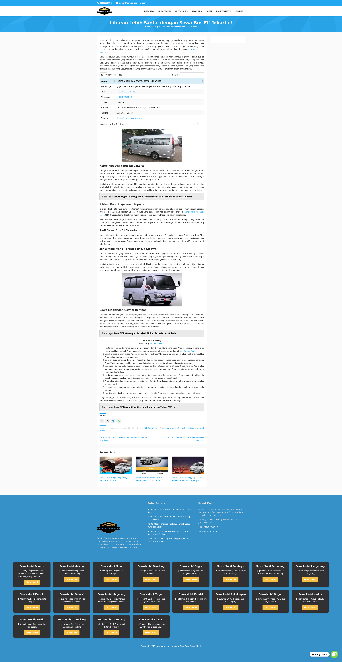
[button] (114, 81)
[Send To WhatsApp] (118, 421)
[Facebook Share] (102, 421)
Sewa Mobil (153, 428)
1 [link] (197, 124)
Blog (156, 27)
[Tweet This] (107, 421)
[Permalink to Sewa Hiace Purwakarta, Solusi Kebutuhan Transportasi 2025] (152, 465)
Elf (146, 428)
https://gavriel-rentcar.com (129, 118)
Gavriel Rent (189, 351)
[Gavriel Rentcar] (104, 10)
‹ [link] (193, 124)
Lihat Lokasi (32, 582)
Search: (175, 74)
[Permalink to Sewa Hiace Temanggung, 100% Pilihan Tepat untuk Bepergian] (188, 465)
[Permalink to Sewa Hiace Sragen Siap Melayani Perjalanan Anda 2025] (116, 465)
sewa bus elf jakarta (188, 428)
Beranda (148, 27)
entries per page (116, 74)
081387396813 (124, 97)
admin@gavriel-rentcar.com (132, 3)
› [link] (202, 124)
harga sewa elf (173, 428)
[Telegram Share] (113, 421)
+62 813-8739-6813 (126, 91)
